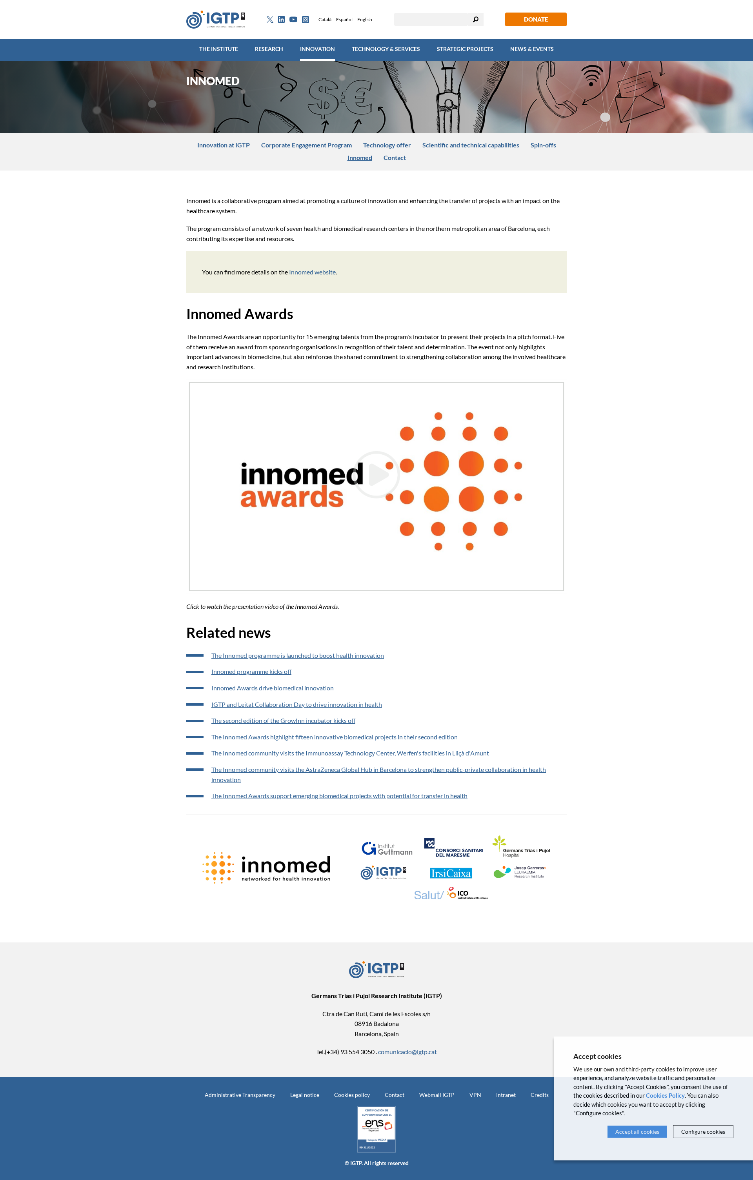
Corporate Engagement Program (306, 145)
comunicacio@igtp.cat (407, 1051)
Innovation (317, 48)
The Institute (218, 48)
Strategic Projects (465, 48)
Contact (395, 157)
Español (344, 19)
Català (324, 19)
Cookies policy (352, 1094)
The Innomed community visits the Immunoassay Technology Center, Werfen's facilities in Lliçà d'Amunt (350, 753)
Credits (540, 1094)
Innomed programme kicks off (251, 671)
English (364, 19)
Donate (536, 19)
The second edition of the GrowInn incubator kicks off (283, 720)
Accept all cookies (637, 1131)
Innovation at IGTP (223, 145)
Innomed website (312, 272)
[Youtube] (293, 19)
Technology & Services (386, 48)
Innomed (359, 157)
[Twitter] (270, 19)
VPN (475, 1094)
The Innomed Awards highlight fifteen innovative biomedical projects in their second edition (334, 737)
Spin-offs (543, 145)
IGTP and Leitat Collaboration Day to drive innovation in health (296, 704)
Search (476, 19)
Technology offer (387, 145)
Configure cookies (703, 1131)
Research (269, 48)
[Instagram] (305, 19)
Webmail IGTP (437, 1094)
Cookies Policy (665, 1095)
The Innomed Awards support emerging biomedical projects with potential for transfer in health (339, 795)
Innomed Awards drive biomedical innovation (272, 688)
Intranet (506, 1094)
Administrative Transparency (240, 1094)
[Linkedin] (281, 19)
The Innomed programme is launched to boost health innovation (297, 655)
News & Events (532, 48)
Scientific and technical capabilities (470, 145)
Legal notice (304, 1094)
